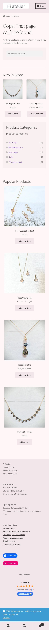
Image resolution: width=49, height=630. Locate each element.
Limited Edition (16, 147)
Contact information (12, 544)
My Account (8, 626)
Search (24, 626)
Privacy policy (9, 528)
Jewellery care (9, 541)
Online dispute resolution (14, 534)
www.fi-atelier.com (19, 494)
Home (8, 16)
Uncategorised (15, 162)
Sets (11, 157)
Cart (38, 623)
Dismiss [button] (6, 617)
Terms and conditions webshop (16, 531)
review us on (24, 593)
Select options (36, 113)
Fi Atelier (25, 582)
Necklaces (13, 152)
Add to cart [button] (13, 113)
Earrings (13, 142)
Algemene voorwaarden (13, 538)
